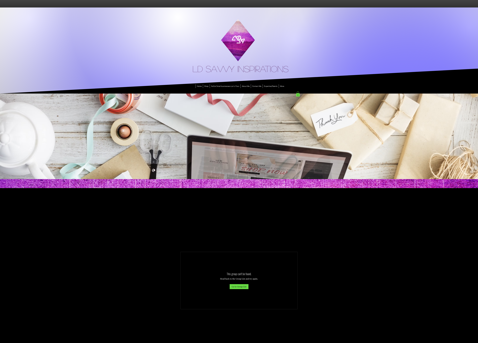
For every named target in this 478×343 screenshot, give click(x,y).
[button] (298, 94)
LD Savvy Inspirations (241, 68)
